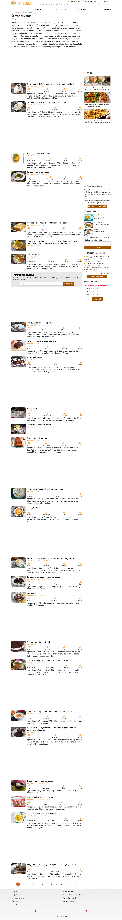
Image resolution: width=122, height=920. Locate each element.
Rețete (40, 9)
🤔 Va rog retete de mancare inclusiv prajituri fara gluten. (96, 268)
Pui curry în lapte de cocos (38, 153)
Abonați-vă (68, 284)
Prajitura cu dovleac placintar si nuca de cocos (47, 223)
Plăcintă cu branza (93, 288)
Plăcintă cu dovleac (93, 294)
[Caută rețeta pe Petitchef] (99, 4)
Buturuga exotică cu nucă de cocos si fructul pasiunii (50, 84)
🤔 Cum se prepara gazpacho (94, 263)
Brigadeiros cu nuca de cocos (40, 781)
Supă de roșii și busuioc (101, 224)
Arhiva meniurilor (93, 237)
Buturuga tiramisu (34, 357)
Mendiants (31, 593)
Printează (105, 237)
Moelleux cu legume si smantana (100, 217)
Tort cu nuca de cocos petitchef (41, 323)
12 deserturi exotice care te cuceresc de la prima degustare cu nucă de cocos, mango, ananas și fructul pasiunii (53, 242)
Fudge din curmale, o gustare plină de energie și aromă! (51, 864)
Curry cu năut (33, 255)
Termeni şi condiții (69, 898)
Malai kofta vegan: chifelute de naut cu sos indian (49, 660)
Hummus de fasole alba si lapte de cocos (45, 489)
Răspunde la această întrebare (92, 261)
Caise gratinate (33, 507)
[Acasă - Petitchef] (12, 13)
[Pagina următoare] (71, 884)
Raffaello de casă (34, 408)
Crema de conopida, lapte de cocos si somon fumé (49, 711)
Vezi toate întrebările (103, 273)
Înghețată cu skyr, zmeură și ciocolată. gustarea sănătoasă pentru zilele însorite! (53, 729)
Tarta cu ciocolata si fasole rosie (41, 341)
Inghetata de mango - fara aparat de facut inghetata (50, 558)
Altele (106, 9)
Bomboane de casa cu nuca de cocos (43, 577)
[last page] (76, 884)
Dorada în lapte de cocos (38, 172)
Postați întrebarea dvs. (98, 276)
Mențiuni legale (68, 901)
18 (66, 884)
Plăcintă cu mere (92, 291)
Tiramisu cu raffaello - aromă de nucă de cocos (48, 102)
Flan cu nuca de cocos (37, 438)
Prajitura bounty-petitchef (38, 642)
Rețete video (17, 895)
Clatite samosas (98, 231)
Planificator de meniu (96, 206)
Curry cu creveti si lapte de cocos (42, 813)
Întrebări (84, 9)
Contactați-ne (68, 892)
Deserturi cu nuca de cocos (39, 425)
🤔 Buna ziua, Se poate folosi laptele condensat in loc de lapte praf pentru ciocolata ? (96, 258)
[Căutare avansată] (102, 4)
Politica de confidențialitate (72, 895)
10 (61, 884)
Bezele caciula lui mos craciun (40, 797)
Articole (61, 9)
